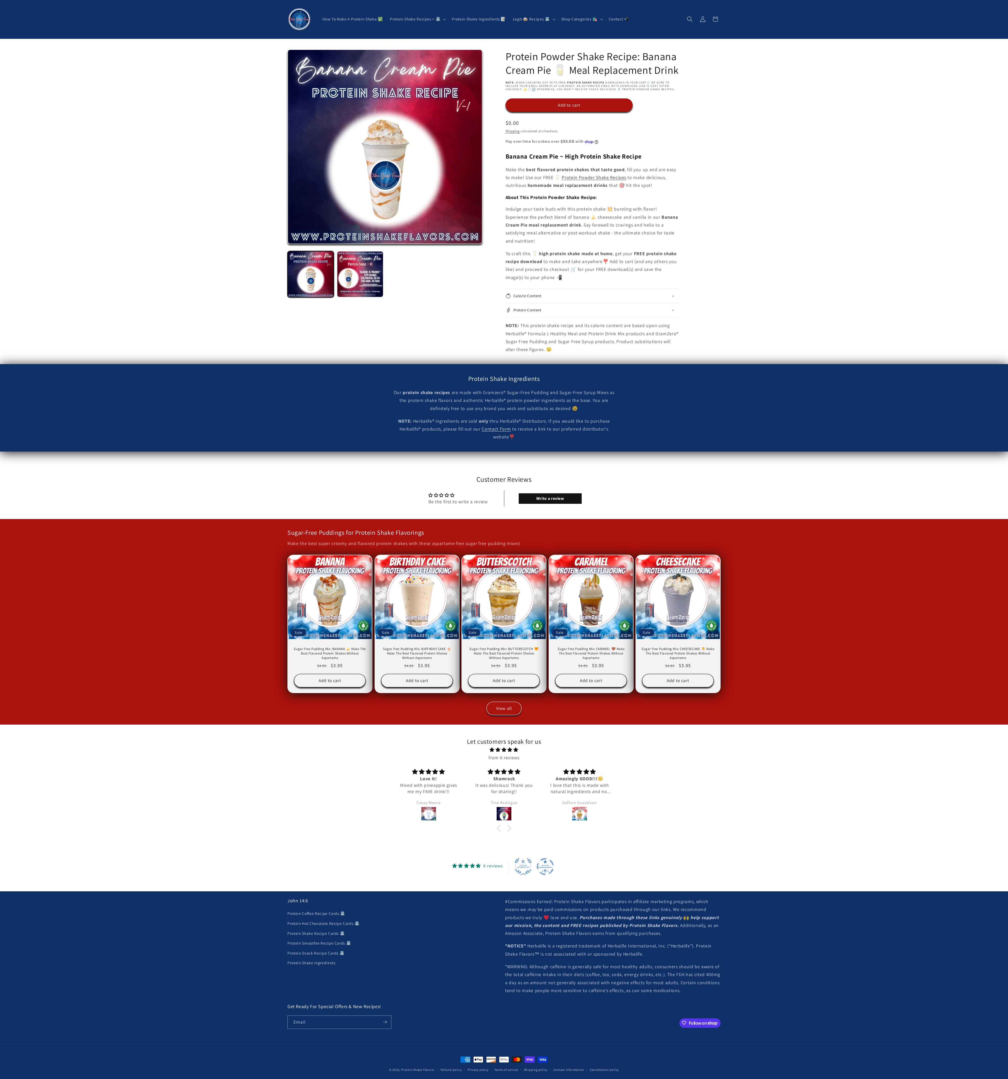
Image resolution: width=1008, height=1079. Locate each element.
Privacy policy (478, 1070)
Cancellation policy (604, 1070)
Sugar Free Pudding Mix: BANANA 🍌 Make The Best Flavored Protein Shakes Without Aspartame (330, 653)
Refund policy (451, 1070)
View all (504, 708)
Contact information (568, 1070)
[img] (504, 749)
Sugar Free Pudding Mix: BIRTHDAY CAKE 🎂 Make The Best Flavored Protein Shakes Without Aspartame (417, 653)
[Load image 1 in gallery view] (310, 274)
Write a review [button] (550, 498)
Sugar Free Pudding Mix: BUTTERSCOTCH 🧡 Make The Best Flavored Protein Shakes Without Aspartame (504, 653)
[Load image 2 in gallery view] (360, 274)
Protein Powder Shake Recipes (594, 177)
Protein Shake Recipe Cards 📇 (316, 933)
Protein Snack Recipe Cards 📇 (315, 953)
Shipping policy (536, 1070)
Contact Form (496, 429)
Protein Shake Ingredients (311, 963)
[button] (417, 19)
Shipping (513, 131)
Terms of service (506, 1070)
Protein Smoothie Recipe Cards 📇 (319, 943)
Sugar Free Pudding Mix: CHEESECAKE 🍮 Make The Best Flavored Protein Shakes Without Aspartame (678, 653)
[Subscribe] (385, 1022)
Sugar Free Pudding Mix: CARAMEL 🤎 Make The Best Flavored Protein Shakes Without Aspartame (591, 653)
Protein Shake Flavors (417, 1070)
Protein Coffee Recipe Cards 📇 (316, 913)
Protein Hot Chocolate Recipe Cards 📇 (323, 923)
